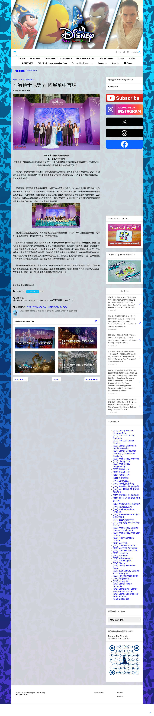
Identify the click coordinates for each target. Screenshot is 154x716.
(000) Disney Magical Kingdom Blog (123, 431)
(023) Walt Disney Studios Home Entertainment (125, 529)
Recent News (35, 58)
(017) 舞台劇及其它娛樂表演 (126, 504)
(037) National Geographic (125, 576)
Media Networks (106, 58)
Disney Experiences (86, 58)
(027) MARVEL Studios (124, 545)
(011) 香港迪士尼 (27, 80)
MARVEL (132, 58)
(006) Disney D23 (121, 461)
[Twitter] (124, 52)
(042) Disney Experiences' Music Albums (125, 595)
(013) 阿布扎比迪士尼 (123, 483)
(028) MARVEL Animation (125, 548)
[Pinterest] (128, 52)
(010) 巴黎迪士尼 (121, 475)
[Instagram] (120, 52)
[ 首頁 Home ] (98, 692)
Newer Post (21, 379)
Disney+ (121, 58)
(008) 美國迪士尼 (121, 469)
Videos (129, 63)
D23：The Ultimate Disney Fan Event (52, 63)
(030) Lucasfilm (120, 553)
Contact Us (102, 63)
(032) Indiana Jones (122, 558)
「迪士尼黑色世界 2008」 (28, 367)
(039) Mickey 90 (120, 581)
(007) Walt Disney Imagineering (121, 465)
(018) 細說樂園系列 (122, 507)
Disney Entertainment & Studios (57, 58)
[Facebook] (116, 52)
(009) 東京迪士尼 (121, 472)
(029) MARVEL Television (125, 550)
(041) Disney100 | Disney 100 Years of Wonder (125, 590)
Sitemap (119, 692)
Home (22, 58)
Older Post (92, 379)
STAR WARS (28, 63)
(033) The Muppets (122, 560)
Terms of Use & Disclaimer (82, 63)
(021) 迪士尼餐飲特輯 (123, 520)
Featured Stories (121, 599)
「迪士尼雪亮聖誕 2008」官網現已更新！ (35, 343)
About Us (115, 63)
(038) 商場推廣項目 (122, 578)
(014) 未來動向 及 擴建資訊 (126, 486)
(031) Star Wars (120, 555)
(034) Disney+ (120, 563)
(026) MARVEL (120, 543)
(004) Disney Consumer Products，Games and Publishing (124, 453)
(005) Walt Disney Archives (126, 459)
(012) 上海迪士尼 (121, 481)
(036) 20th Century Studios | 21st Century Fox (126, 572)
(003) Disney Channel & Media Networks (124, 447)
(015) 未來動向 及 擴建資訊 (126, 495)
